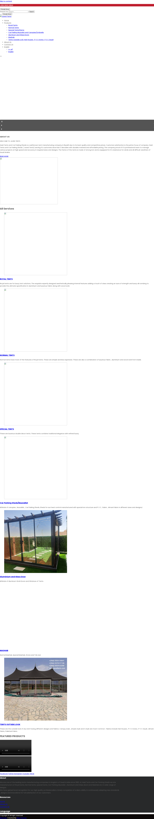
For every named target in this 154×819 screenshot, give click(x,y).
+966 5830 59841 (6, 5)
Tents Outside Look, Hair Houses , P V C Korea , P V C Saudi (30, 40)
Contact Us (8, 44)
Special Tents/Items (16, 30)
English (6, 47)
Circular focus (5, 9)
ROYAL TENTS (6, 279)
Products (7, 23)
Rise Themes (22, 818)
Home (6, 20)
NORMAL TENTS (7, 355)
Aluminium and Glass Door (13, 576)
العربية (10, 49)
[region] (77, 95)
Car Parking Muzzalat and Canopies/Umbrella (26, 32)
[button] (77, 121)
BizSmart (3, 818)
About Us (7, 42)
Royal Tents (12, 25)
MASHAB (4, 650)
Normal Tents (13, 27)
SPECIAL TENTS (7, 429)
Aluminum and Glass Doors (18, 35)
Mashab (11, 37)
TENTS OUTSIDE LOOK (10, 724)
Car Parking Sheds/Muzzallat (14, 503)
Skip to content (6, 1)
